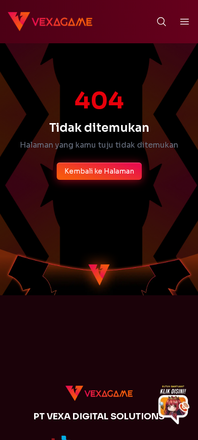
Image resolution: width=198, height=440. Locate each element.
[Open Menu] (184, 21)
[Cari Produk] (161, 21)
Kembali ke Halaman (99, 171)
